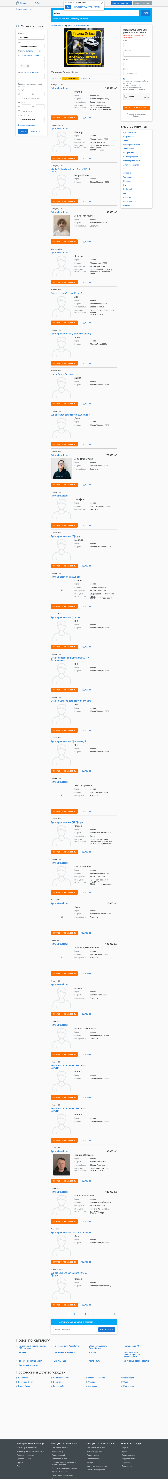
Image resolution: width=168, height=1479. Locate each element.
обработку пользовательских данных (134, 88)
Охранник (126, 1462)
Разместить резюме (60, 1448)
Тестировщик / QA (132, 1346)
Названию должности (28, 46)
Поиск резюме (93, 1455)
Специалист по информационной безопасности (132, 1354)
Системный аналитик (28, 1365)
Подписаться (106, 1330)
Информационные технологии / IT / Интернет (32, 1347)
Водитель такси (128, 1455)
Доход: (21, 90)
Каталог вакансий (59, 1459)
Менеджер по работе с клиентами (30, 1452)
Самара (91, 1382)
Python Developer (59, 88)
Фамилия (127, 50)
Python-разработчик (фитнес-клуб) (68, 741)
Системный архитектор (64, 1352)
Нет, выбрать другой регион (87, 7)
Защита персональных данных (64, 1468)
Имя (125, 41)
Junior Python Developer (63, 374)
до (33, 94)
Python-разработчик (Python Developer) (71, 333)
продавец (75, 19)
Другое (92, 1352)
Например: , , (70, 19)
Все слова (24, 37)
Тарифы (90, 1462)
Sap (124, 193)
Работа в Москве (142, 3)
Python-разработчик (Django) (65, 536)
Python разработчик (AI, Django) (67, 822)
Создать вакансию (121, 3)
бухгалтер (84, 19)
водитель (66, 19)
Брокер (125, 1452)
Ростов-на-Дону (25, 1382)
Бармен (125, 1448)
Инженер (127, 181)
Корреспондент (128, 1459)
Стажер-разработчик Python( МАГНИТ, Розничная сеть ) (71, 658)
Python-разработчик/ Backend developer (71, 1232)
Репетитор (127, 205)
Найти (23, 131)
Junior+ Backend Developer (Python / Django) (69, 1274)
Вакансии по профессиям (62, 1475)
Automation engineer (131, 165)
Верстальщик (60, 1361)
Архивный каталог (59, 1472)
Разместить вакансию (96, 1448)
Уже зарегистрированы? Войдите (136, 115)
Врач (19, 1466)
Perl (124, 185)
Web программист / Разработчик (98, 1347)
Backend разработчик (132, 157)
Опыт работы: (24, 115)
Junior (125, 141)
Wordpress (127, 177)
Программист (128, 153)
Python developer (130, 132)
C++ (124, 169)
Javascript (127, 173)
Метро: (21, 72)
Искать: (21, 33)
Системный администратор (136, 1361)
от (19, 94)
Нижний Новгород (96, 1378)
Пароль (126, 69)
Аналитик (127, 197)
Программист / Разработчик (67, 1346)
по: (19, 42)
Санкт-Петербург (61, 1378)
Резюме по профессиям (96, 1470)
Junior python (128, 149)
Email (125, 60)
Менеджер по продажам (27, 1448)
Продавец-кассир (24, 1459)
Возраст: (21, 103)
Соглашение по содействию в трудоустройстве (64, 1464)
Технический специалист (30, 1361)
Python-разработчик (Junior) (65, 576)
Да (68, 7)
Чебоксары (128, 1378)
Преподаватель (129, 201)
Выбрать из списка (33, 51)
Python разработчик (131, 145)
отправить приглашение (64, 118)
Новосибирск (24, 1386)
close (101, 3)
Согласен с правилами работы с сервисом (136, 82)
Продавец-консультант (26, 1455)
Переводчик (127, 1466)
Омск (125, 1382)
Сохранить (137, 108)
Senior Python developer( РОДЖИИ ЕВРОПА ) (68, 1066)
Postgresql (127, 189)
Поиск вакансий (58, 1455)
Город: (20, 55)
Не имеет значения (27, 119)
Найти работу (57, 1452)
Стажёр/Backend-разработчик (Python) (71, 700)
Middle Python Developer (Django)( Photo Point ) (71, 170)
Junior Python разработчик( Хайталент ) (71, 414)
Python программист (131, 161)
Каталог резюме (93, 1459)
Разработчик (128, 137)
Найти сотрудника (94, 1452)
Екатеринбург (59, 1386)
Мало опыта (94, 1361)
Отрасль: (21, 51)
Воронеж (57, 1382)
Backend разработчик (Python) (66, 293)
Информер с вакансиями (97, 1466)
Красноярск (128, 1386)
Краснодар (23, 1378)
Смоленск (92, 1386)
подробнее (86, 118)
